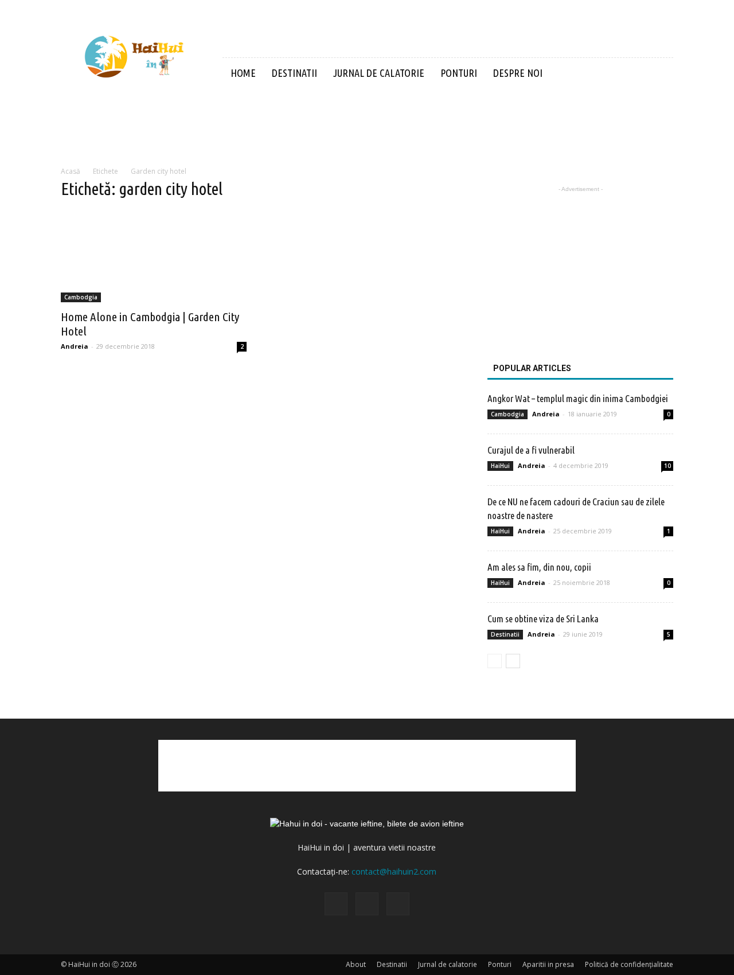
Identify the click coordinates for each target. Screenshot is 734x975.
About (356, 964)
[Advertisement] (367, 128)
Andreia (74, 346)
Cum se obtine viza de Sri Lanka (543, 618)
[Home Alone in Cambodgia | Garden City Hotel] (154, 256)
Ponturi (458, 73)
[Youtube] (397, 903)
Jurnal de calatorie (378, 73)
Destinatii (294, 73)
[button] (659, 73)
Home (243, 73)
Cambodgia (80, 297)
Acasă (70, 171)
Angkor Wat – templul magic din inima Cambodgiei (577, 398)
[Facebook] (336, 903)
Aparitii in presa (548, 964)
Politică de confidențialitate (629, 964)
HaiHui (500, 466)
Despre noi (517, 73)
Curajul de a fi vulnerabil (531, 449)
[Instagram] (367, 903)
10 (667, 466)
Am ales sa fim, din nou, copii (539, 566)
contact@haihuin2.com (394, 871)
